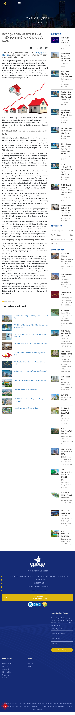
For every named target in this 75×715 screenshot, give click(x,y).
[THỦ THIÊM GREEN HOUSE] (55, 353)
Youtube (29, 666)
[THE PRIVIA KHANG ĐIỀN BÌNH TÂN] (55, 333)
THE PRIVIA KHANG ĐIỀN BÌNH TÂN (66, 333)
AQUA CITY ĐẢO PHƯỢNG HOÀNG (66, 431)
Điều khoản (54, 703)
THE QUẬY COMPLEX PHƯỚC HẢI (65, 40)
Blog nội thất (62, 244)
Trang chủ (30, 23)
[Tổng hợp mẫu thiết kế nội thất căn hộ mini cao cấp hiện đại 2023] (55, 207)
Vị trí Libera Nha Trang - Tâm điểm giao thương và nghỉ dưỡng (66, 76)
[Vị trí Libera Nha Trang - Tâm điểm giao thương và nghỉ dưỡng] (55, 74)
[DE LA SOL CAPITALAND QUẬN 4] (55, 513)
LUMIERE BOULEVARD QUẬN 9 (66, 397)
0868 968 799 (39, 599)
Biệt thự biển (6, 672)
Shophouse (6, 675)
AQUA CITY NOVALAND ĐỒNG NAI (65, 534)
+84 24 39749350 (39, 579)
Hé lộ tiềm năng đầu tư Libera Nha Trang (66, 131)
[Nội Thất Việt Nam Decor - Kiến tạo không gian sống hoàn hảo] (55, 187)
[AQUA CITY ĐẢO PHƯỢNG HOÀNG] (55, 431)
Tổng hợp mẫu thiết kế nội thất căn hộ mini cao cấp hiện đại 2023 (66, 210)
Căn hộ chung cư (8, 663)
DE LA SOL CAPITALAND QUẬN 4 (66, 513)
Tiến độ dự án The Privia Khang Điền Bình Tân (30, 380)
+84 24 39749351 (39, 583)
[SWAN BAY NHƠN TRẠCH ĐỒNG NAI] (55, 495)
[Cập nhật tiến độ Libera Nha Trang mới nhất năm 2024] (55, 112)
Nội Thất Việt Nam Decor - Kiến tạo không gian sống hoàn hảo (66, 190)
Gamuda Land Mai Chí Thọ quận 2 (26, 389)
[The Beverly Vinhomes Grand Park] (55, 410)
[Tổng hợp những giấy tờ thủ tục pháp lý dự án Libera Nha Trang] (55, 166)
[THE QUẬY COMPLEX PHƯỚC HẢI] (55, 40)
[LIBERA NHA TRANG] (55, 256)
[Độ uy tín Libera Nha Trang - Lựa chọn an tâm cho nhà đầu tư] (55, 146)
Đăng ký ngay (62, 650)
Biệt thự (5, 666)
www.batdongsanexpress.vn (38, 590)
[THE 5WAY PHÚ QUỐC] (55, 276)
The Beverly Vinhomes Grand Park (65, 410)
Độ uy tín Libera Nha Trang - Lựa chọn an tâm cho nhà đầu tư (66, 149)
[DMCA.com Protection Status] (44, 604)
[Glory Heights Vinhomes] (55, 294)
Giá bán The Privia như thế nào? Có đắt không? (30, 371)
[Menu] (19, 3)
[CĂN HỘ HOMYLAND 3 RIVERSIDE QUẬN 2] (55, 472)
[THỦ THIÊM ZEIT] (55, 379)
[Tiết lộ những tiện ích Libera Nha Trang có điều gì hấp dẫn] (55, 94)
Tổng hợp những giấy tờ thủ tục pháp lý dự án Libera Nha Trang (66, 169)
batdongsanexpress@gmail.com (38, 586)
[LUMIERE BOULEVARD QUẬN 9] (55, 397)
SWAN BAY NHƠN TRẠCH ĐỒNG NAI (66, 495)
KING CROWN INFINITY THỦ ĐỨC (66, 452)
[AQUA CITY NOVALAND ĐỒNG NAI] (55, 533)
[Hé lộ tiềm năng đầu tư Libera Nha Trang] (55, 130)
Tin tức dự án (62, 235)
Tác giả (47, 703)
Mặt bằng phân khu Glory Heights (26, 408)
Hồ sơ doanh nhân (62, 239)
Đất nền (5, 678)
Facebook (30, 663)
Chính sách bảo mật (65, 703)
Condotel (5, 669)
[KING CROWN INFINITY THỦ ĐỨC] (55, 451)
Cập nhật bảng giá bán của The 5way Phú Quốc (30, 343)
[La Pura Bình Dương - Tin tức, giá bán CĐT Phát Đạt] (55, 55)
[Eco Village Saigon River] (55, 312)
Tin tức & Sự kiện (42, 23)
